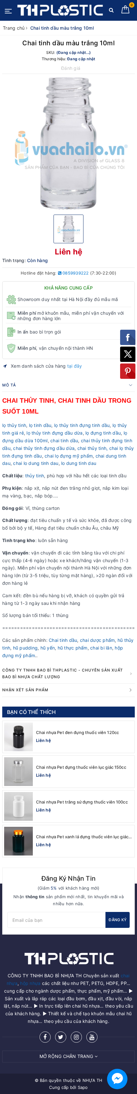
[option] (68, 143)
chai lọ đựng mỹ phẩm (69, 456)
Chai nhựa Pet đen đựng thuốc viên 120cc (77, 732)
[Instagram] (76, 1037)
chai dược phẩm (97, 640)
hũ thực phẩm (73, 647)
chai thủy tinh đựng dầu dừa (44, 448)
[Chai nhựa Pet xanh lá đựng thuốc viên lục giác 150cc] (18, 841)
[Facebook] (45, 1037)
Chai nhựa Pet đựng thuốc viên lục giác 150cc (81, 767)
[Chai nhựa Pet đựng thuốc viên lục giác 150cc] (18, 771)
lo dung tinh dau (78, 463)
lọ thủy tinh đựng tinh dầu (82, 425)
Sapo (83, 1087)
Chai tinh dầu (63, 640)
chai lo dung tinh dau (35, 463)
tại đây (74, 366)
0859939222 (75, 272)
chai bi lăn (101, 647)
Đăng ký (117, 919)
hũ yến (47, 647)
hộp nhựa (30, 983)
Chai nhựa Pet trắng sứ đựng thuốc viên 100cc (82, 801)
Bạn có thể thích (31, 712)
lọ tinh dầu (40, 425)
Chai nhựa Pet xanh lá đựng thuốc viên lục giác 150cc (82, 837)
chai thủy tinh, (92, 448)
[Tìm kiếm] (111, 11)
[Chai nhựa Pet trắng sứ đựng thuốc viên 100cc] (18, 806)
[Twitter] (60, 1037)
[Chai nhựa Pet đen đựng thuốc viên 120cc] (18, 737)
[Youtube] (91, 1037)
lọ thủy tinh (14, 425)
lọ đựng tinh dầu (103, 433)
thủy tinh (34, 475)
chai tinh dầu (64, 440)
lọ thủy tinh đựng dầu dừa (54, 433)
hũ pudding (25, 647)
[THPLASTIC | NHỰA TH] (59, 10)
